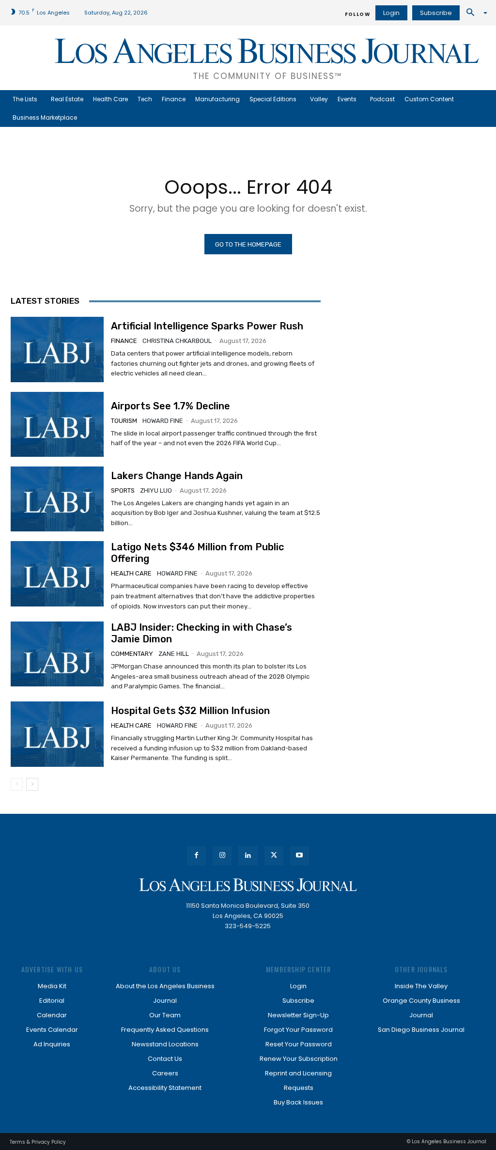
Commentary (132, 654)
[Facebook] (196, 855)
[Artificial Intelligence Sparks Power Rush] (57, 349)
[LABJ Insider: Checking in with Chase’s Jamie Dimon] (57, 654)
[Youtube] (299, 855)
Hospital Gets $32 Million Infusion (190, 710)
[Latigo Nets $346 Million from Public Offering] (57, 573)
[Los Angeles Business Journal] (248, 884)
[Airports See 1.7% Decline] (57, 424)
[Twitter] (273, 855)
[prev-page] (17, 784)
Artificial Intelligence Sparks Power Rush (207, 326)
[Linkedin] (247, 855)
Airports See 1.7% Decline (170, 406)
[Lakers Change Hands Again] (57, 498)
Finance (124, 341)
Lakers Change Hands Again (177, 476)
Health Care (131, 573)
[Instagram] (222, 855)
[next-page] (32, 784)
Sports (123, 490)
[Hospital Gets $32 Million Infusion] (57, 733)
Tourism (124, 421)
